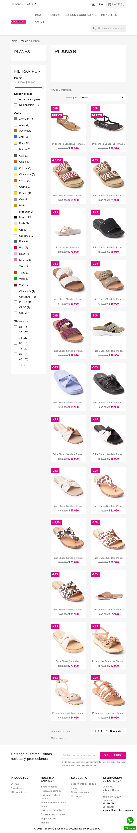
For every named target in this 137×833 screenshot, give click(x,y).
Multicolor (26, 211)
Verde (24, 278)
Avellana (25, 130)
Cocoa (24, 180)
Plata (23, 241)
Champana (27, 174)
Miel (23, 205)
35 (23, 332)
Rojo (23, 247)
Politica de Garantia (51, 810)
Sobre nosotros (49, 786)
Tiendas (45, 822)
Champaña (27, 291)
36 (23, 337)
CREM (24, 312)
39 (23, 353)
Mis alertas (77, 796)
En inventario (29, 99)
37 (23, 343)
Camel (24, 161)
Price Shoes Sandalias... (68, 661)
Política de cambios (51, 790)
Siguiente (117, 731)
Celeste (25, 168)
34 (23, 327)
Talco (24, 266)
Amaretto (26, 118)
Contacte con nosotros (53, 814)
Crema (24, 186)
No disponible (29, 104)
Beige (24, 143)
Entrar (74, 788)
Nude (24, 223)
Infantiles (109, 15)
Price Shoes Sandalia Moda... (108, 350)
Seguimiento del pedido (83, 783)
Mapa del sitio (48, 818)
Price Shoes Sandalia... (68, 247)
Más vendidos (18, 792)
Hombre (55, 15)
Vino (23, 285)
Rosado (25, 260)
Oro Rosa (26, 235)
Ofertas (15, 783)
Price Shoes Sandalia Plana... (68, 195)
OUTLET (40, 21)
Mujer (40, 15)
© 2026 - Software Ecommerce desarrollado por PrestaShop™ (68, 828)
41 (22, 364)
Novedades (17, 788)
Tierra (24, 272)
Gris (23, 199)
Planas (22, 51)
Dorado (25, 193)
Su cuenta (79, 777)
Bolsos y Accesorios (81, 15)
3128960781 (31, 4)
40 (23, 359)
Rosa (24, 253)
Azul (23, 136)
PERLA (25, 302)
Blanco (24, 149)
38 (23, 348)
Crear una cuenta (80, 792)
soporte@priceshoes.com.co (118, 810)
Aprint (24, 125)
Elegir (103, 98)
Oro (23, 229)
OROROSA (27, 296)
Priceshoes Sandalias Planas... (68, 143)
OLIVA (24, 307)
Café (23, 155)
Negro (25, 217)
